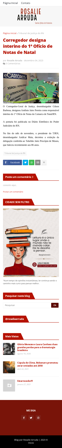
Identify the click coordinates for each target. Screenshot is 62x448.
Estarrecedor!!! (25, 380)
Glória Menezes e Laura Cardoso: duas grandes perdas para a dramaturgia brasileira (37, 347)
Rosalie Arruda (30, 439)
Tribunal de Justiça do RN (31, 33)
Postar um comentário (13, 191)
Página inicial (9, 33)
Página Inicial (10, 3)
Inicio (31, 442)
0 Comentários (13, 63)
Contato (25, 3)
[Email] (37, 162)
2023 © (44, 439)
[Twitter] (25, 162)
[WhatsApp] (31, 162)
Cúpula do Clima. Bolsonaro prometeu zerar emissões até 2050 (37, 364)
